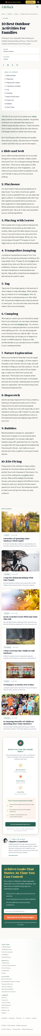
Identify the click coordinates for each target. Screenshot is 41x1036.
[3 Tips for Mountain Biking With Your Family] (20, 560)
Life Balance (5, 954)
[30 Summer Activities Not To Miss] (20, 670)
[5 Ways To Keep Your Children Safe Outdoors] (20, 636)
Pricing (3, 973)
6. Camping (8, 93)
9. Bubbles (8, 104)
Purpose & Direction (7, 984)
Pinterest (19, 1018)
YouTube (27, 1018)
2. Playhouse (9, 79)
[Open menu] (37, 6)
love (14, 258)
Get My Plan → (31, 2)
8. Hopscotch (9, 100)
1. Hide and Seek (10, 75)
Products (5, 960)
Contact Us (5, 1000)
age (22, 360)
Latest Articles (6, 1002)
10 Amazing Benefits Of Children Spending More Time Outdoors (18, 722)
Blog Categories (6, 1005)
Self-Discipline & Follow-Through (11, 981)
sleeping (21, 324)
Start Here (6, 944)
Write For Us (5, 1007)
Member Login (5, 1010)
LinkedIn (34, 1018)
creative (25, 475)
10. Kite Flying (9, 107)
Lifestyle (9, 14)
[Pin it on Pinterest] (8, 65)
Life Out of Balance (7, 986)
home (22, 237)
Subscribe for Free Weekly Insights (20, 917)
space (26, 294)
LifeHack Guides (6, 947)
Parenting (7, 647)
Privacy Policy (16, 1029)
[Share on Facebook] (3, 65)
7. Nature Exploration (12, 96)
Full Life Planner (6, 968)
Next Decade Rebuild (7, 989)
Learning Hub (5, 970)
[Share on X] (12, 65)
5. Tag (7, 89)
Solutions (5, 976)
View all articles (13, 855)
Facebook (4, 1018)
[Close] (38, 2)
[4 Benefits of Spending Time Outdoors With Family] (20, 521)
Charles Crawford (8, 51)
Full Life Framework (7, 952)
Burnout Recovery (7, 979)
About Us (4, 997)
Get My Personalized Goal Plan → (20, 824)
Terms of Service (6, 1029)
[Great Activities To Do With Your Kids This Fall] (20, 599)
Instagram (12, 1018)
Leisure (16, 14)
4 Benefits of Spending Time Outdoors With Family (16, 539)
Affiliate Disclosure (27, 1029)
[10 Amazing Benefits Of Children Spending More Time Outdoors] (20, 704)
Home (3, 14)
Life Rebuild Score (7, 949)
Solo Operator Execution (9, 991)
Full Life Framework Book (9, 965)
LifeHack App (5, 963)
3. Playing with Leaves (12, 82)
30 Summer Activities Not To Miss (18, 685)
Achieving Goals (6, 957)
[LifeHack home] (8, 6)
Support (4, 1013)
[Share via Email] (17, 65)
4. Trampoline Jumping (12, 86)
